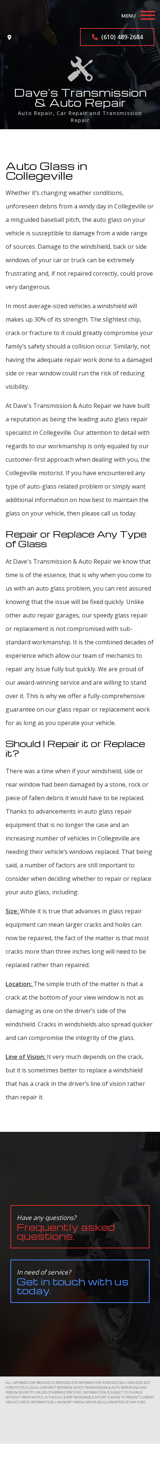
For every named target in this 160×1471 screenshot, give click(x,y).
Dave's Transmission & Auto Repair (80, 97)
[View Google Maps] (9, 37)
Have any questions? (66, 1227)
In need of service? (73, 1282)
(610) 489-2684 (121, 37)
